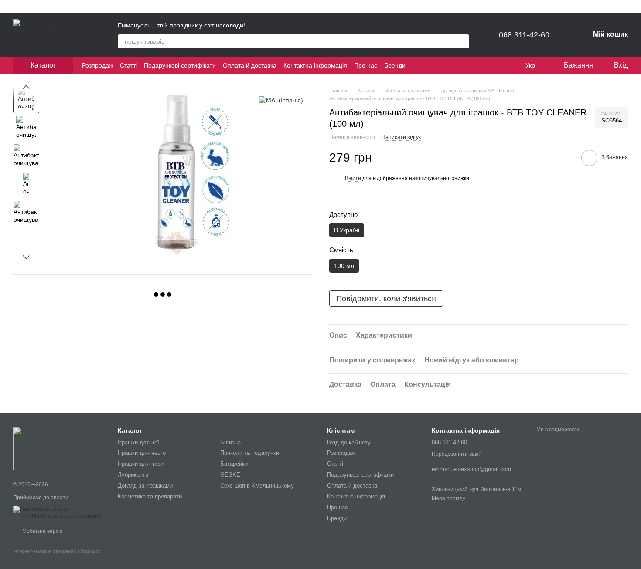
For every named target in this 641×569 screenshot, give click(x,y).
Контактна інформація (315, 65)
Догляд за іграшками (145, 485)
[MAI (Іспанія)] (281, 100)
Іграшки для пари (141, 464)
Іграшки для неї (138, 442)
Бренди (395, 65)
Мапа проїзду (448, 498)
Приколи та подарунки (249, 453)
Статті (128, 65)
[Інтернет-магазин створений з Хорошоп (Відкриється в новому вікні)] (57, 559)
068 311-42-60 (524, 35)
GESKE (230, 474)
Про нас (365, 65)
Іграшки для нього (142, 453)
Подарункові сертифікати (180, 65)
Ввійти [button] (353, 178)
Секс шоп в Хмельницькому (257, 485)
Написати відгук (401, 137)
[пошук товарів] (462, 41)
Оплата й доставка (249, 65)
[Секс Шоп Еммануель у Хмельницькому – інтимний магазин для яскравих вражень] (48, 448)
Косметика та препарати (150, 496)
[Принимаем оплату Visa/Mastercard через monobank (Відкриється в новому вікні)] (59, 512)
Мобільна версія (42, 531)
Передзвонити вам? (456, 454)
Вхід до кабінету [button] (349, 442)
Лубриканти (133, 474)
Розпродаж (97, 65)
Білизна (230, 442)
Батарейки (234, 464)
